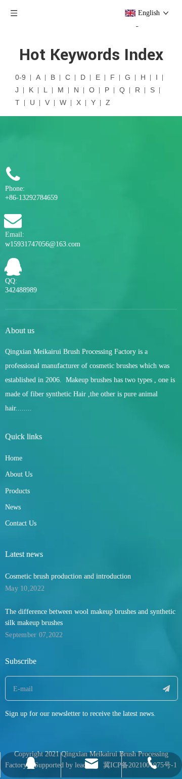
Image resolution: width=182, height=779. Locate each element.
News (13, 507)
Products (17, 491)
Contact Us (20, 523)
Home (13, 458)
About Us (18, 474)
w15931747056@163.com (42, 244)
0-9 (20, 77)
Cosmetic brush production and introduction (68, 576)
